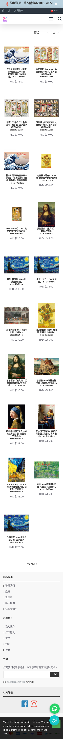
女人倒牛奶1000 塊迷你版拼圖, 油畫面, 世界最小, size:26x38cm (46, 433)
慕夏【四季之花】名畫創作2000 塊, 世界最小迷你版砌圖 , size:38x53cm (16, 126)
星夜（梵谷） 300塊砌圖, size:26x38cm (46, 280)
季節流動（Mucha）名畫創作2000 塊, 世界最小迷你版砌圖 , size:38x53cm (46, 73)
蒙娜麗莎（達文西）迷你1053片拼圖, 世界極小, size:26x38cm (17, 383)
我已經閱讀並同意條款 (20, 682)
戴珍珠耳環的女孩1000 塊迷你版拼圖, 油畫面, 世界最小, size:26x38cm (16, 435)
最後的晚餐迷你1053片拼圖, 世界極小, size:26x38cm (16, 332)
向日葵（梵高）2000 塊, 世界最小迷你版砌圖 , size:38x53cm (46, 178)
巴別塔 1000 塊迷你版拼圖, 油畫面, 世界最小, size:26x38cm (46, 383)
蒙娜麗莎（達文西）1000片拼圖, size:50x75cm (46, 231)
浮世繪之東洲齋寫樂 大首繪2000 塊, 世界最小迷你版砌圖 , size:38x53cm (46, 126)
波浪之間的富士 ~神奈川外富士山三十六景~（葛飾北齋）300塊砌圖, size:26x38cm (17, 73)
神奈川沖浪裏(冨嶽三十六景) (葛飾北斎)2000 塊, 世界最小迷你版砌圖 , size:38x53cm (16, 179)
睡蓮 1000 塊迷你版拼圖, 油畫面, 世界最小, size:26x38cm (46, 487)
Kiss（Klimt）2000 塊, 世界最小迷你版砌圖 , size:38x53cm (16, 231)
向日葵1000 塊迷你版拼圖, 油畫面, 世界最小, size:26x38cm (46, 332)
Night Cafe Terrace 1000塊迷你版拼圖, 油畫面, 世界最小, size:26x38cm (17, 488)
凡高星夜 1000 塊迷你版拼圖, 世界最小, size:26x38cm (16, 540)
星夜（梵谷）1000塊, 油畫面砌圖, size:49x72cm (16, 281)
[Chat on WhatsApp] (55, 709)
